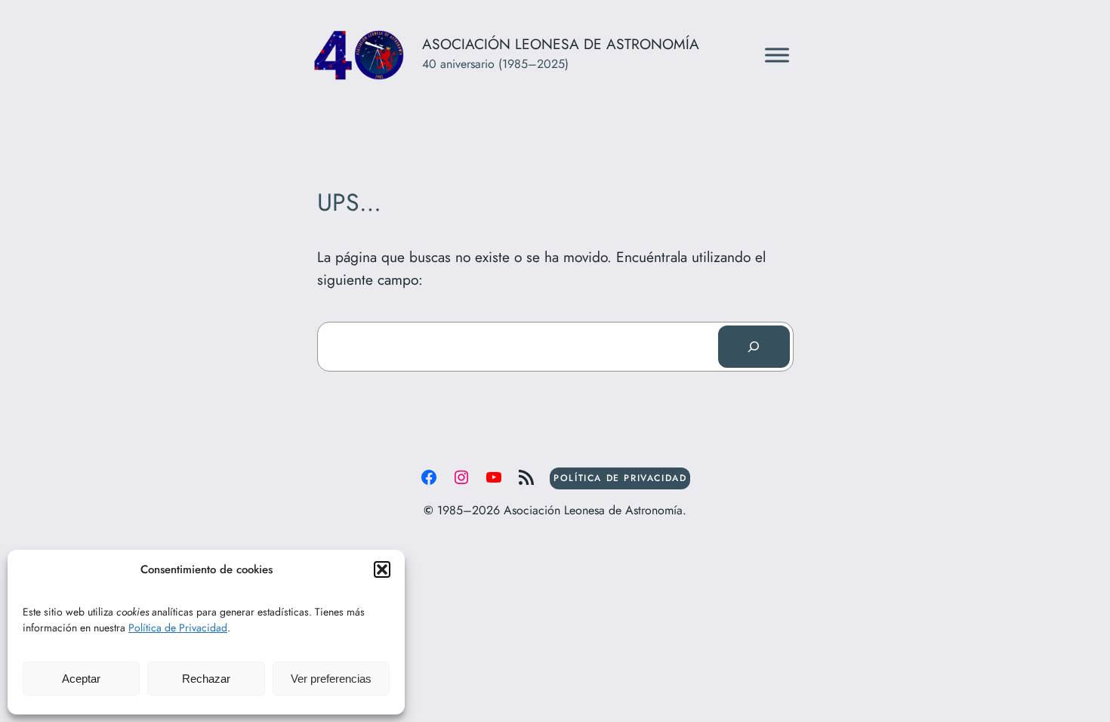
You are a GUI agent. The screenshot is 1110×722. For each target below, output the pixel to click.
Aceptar (81, 678)
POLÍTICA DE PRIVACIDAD (619, 478)
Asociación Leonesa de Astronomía (560, 43)
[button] (382, 569)
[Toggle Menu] (777, 55)
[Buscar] (753, 347)
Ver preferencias (331, 678)
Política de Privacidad (177, 627)
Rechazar (206, 678)
